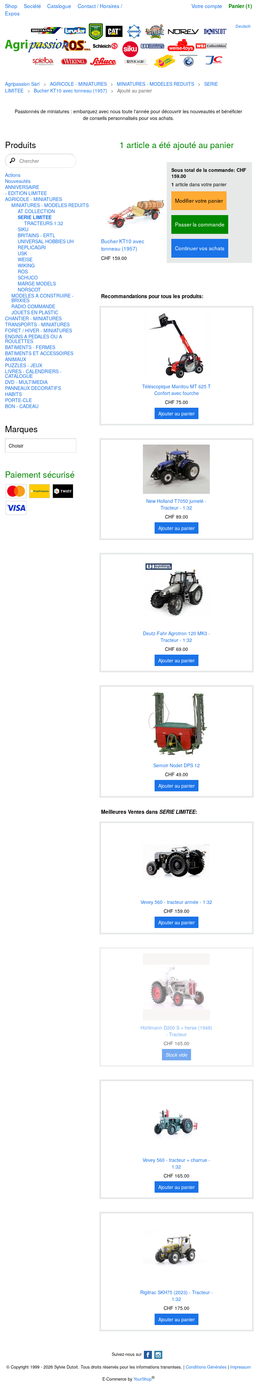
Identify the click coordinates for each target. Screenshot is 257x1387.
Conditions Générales (206, 1367)
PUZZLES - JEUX (23, 365)
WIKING (26, 265)
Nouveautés (17, 181)
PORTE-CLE (18, 400)
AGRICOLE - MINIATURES (78, 83)
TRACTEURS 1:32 (43, 223)
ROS (23, 271)
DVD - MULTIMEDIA (26, 382)
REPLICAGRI (32, 247)
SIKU (23, 229)
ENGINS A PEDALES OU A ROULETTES (33, 338)
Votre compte (206, 5)
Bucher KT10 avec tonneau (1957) (70, 90)
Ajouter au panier (176, 413)
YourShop (143, 1379)
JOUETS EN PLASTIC (34, 312)
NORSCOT (29, 289)
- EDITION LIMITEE (26, 193)
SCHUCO (28, 277)
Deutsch (243, 26)
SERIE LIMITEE (35, 217)
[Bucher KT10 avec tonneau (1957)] (134, 196)
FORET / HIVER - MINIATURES (38, 330)
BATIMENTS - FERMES (30, 347)
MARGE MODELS (37, 283)
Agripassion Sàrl (22, 83)
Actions (12, 175)
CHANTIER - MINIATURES (33, 318)
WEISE (25, 259)
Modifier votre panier (199, 200)
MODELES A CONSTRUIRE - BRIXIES (42, 298)
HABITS (13, 394)
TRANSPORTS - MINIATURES (37, 324)
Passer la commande (200, 224)
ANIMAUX (15, 359)
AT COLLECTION (36, 211)
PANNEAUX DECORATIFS (33, 388)
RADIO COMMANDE (33, 306)
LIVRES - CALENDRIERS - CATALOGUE (33, 373)
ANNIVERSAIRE (22, 187)
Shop (11, 5)
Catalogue (59, 5)
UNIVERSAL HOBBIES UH (46, 241)
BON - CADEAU (21, 406)
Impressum (240, 1367)
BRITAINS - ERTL (36, 235)
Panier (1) (240, 6)
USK (22, 253)
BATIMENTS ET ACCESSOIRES (39, 353)
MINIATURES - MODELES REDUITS (155, 83)
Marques (21, 428)
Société (32, 5)
